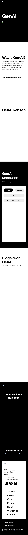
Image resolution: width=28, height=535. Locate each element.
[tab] (8, 190)
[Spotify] (11, 483)
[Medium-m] (15, 483)
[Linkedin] (6, 483)
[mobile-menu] (24, 2)
